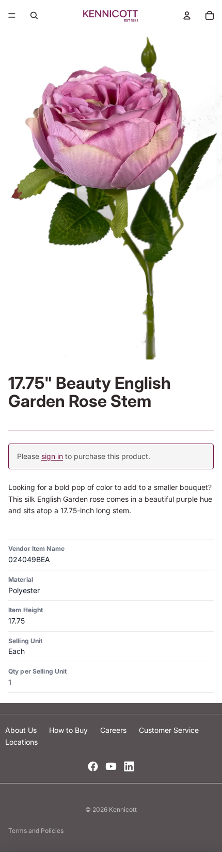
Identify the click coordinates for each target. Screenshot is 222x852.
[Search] (34, 15)
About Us (22, 730)
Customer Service (169, 730)
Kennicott (123, 809)
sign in (52, 456)
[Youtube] (111, 766)
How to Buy (69, 730)
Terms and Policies (36, 830)
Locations (21, 742)
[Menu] (12, 15)
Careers (114, 730)
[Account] (187, 15)
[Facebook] (93, 766)
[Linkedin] (129, 766)
